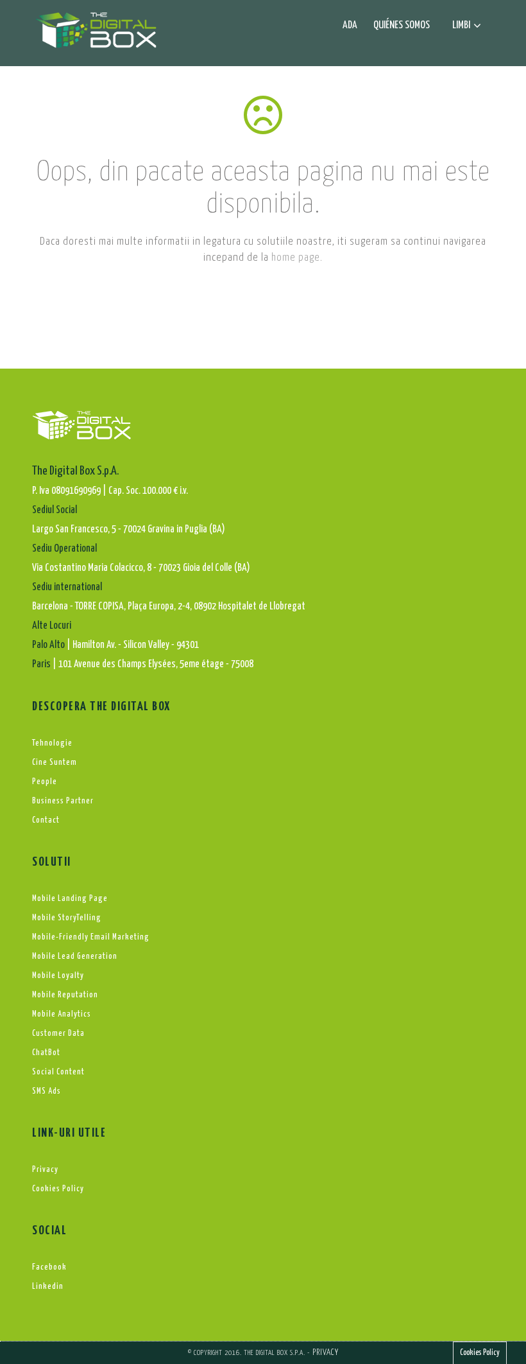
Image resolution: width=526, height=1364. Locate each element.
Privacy (45, 1170)
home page (295, 257)
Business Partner (63, 801)
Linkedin (48, 1286)
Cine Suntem (54, 762)
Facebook (49, 1267)
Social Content (58, 1072)
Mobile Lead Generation (74, 956)
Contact (46, 820)
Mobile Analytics (61, 1014)
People (44, 782)
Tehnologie (52, 743)
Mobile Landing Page (70, 899)
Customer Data (58, 1033)
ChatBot (46, 1053)
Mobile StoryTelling (66, 918)
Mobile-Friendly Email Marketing (90, 937)
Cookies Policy (58, 1189)
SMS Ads (46, 1091)
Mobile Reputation (65, 995)
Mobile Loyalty (58, 976)
